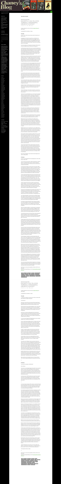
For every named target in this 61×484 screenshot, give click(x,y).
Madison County (29, 461)
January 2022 (2, 81)
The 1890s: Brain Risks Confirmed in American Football (4, 55)
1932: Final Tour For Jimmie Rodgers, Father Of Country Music (4, 72)
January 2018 (2, 94)
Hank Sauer (23, 460)
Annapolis (25, 458)
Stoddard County (30, 463)
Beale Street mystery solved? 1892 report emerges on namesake (4, 28)
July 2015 (2, 113)
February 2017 (3, 105)
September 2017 (3, 98)
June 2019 (2, 83)
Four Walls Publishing (4, 11)
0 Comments (31, 25)
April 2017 (2, 103)
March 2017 (2, 104)
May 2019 (2, 84)
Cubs (35, 459)
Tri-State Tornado (24, 464)
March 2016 (2, 111)
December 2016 (3, 107)
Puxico (37, 461)
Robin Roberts (29, 462)
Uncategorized (3, 132)
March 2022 (2, 79)
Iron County (32, 460)
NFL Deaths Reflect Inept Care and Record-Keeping (4, 50)
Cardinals (32, 459)
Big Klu (36, 458)
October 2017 (2, 97)
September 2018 (3, 89)
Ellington (38, 459)
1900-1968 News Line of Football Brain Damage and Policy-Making (4, 62)
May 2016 (2, 109)
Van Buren (29, 464)
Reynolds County (24, 462)
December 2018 (3, 87)
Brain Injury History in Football (4, 121)
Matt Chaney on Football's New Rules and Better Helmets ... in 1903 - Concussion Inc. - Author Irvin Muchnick (4, 53)
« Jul (1, 41)
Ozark (34, 461)
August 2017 (2, 99)
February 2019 (3, 85)
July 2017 (2, 100)
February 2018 (3, 93)
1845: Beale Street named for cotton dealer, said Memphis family (4, 25)
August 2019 (2, 82)
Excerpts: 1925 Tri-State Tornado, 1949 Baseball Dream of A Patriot (29, 284)
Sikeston (33, 462)
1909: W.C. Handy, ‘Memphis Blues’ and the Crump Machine (4, 23)
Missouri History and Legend (25, 19)
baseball (33, 458)
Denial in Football (3, 122)
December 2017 (3, 95)
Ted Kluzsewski (36, 463)
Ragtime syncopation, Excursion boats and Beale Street (4, 20)
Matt (28, 25)
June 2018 (2, 92)
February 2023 (3, 78)
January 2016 (2, 112)
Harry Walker (27, 460)
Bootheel (28, 459)
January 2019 (2, 86)
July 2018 (2, 91)
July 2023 (2, 77)
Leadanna (36, 460)
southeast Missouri (24, 463)
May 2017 (2, 102)
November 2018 (3, 88)
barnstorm (29, 458)
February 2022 (3, 80)
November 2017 (3, 96)
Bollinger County (24, 459)
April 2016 (2, 110)
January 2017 (2, 106)
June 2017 (2, 101)
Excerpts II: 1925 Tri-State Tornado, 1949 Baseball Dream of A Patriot (30, 22)
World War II (33, 464)
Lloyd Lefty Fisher (24, 461)
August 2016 (2, 108)
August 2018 (2, 90)
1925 (22, 458)
